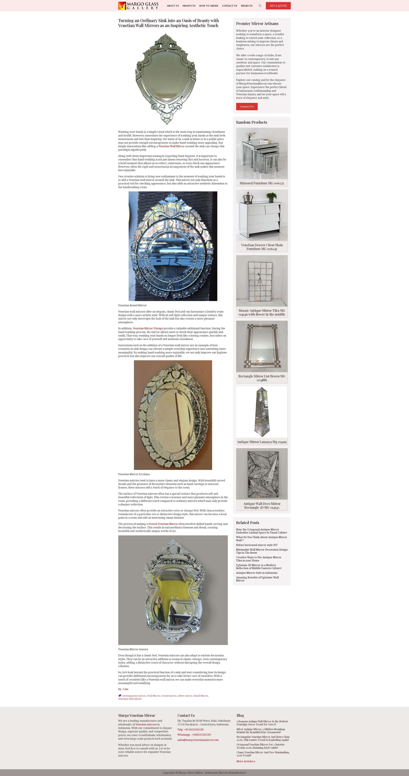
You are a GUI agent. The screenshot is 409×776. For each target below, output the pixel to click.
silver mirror (185, 695)
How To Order (208, 5)
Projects (246, 5)
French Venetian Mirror (163, 524)
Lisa (125, 689)
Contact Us (229, 5)
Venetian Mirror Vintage (148, 328)
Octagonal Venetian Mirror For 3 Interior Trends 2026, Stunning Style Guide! (261, 746)
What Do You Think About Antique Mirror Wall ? (261, 539)
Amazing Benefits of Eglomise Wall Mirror (257, 579)
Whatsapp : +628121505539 (194, 734)
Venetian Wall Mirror (171, 146)
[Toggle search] (260, 6)
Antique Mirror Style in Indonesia (256, 572)
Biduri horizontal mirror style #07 (257, 545)
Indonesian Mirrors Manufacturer (225, 772)
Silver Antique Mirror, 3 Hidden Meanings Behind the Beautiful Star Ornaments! (261, 731)
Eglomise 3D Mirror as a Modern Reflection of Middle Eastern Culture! (259, 567)
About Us (173, 5)
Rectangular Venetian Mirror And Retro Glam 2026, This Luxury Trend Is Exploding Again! (263, 738)
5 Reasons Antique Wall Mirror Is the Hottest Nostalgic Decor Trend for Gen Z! (262, 723)
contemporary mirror (134, 695)
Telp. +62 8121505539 (190, 729)
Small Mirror (201, 695)
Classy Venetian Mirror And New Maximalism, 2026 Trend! (263, 754)
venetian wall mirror (130, 698)
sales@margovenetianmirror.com (198, 740)
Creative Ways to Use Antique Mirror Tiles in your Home (258, 559)
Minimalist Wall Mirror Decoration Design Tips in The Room (262, 551)
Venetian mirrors (146, 724)
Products (189, 5)
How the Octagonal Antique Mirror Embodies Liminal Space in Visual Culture (261, 531)
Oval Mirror (153, 695)
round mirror (169, 695)
